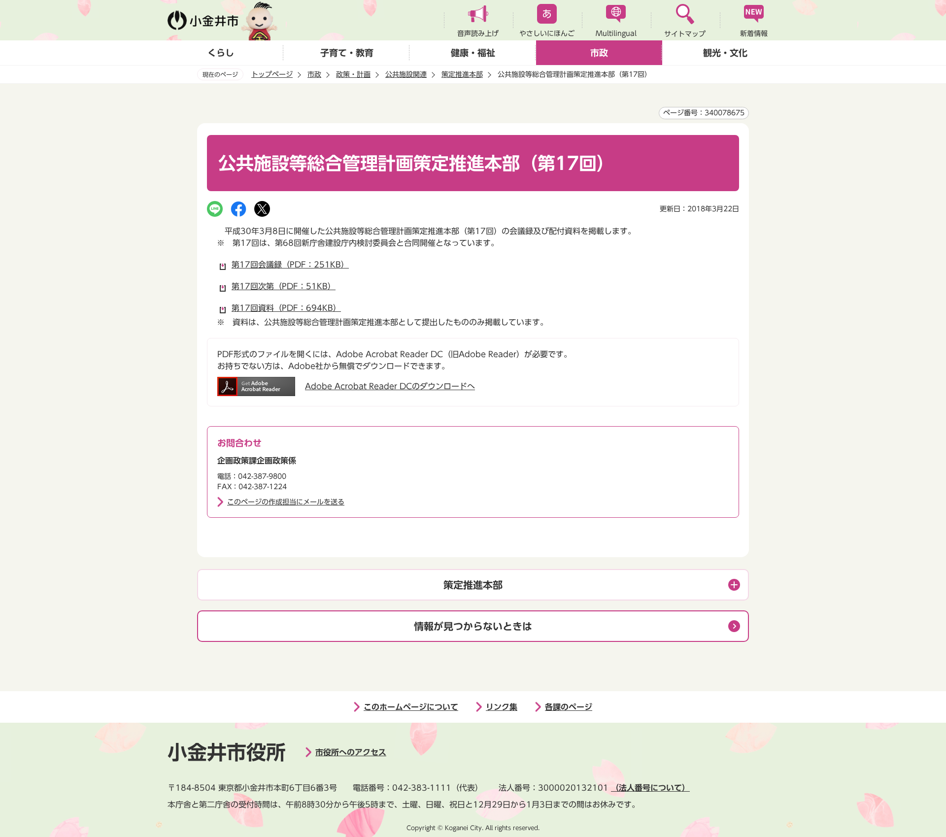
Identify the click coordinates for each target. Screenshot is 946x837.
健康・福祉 (473, 52)
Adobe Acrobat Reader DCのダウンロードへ (390, 386)
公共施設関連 (406, 74)
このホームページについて (411, 707)
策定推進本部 (462, 74)
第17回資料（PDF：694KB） (286, 308)
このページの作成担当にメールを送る (285, 502)
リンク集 (501, 707)
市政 (599, 52)
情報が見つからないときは (473, 626)
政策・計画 (353, 74)
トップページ (272, 74)
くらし (220, 52)
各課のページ (568, 707)
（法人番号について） (650, 788)
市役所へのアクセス (350, 752)
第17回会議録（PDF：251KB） (290, 264)
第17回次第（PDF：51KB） (284, 286)
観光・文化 (725, 52)
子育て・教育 (346, 52)
